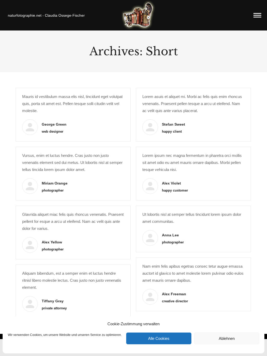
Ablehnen (227, 338)
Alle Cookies (158, 338)
